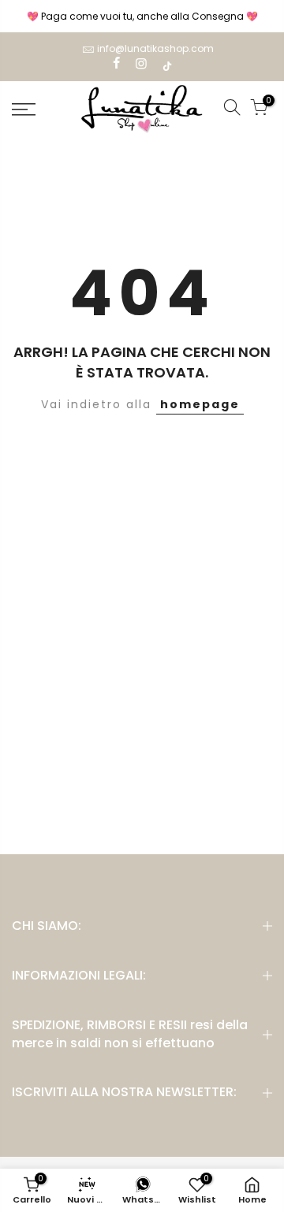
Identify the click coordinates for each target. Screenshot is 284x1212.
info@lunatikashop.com (155, 48)
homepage (200, 404)
